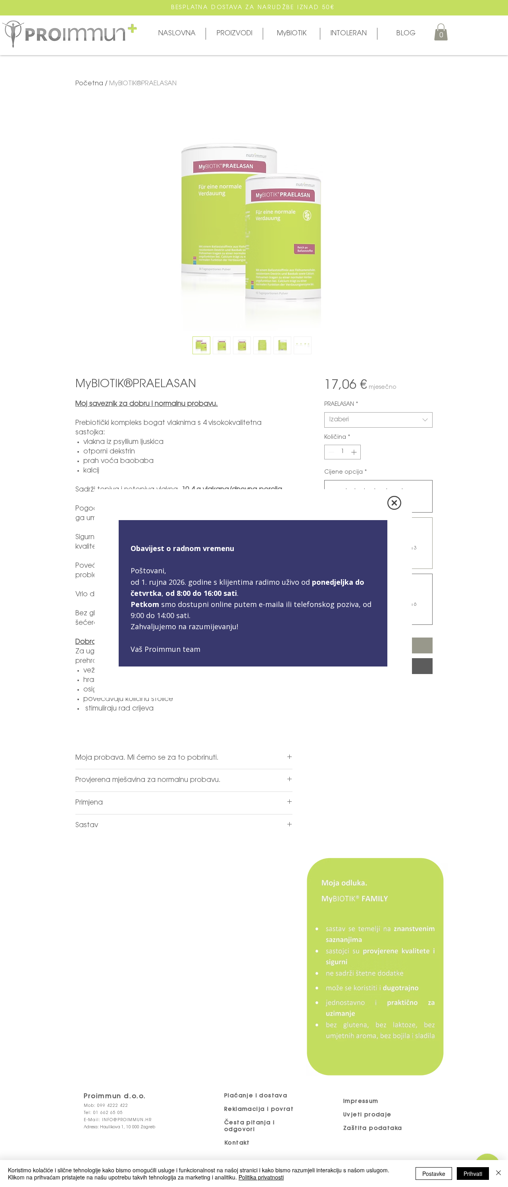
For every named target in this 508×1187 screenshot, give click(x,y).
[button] (394, 503)
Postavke (433, 1173)
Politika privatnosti (261, 1177)
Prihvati (473, 1173)
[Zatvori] (498, 1173)
